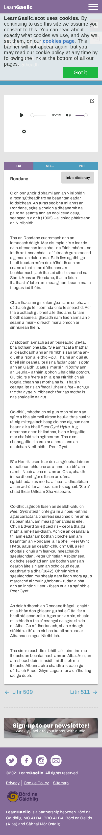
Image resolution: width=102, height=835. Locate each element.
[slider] (38, 115)
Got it (80, 73)
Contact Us (56, 760)
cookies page (59, 41)
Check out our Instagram (41, 760)
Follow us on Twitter (11, 760)
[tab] (18, 166)
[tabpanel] (51, 427)
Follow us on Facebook (26, 760)
